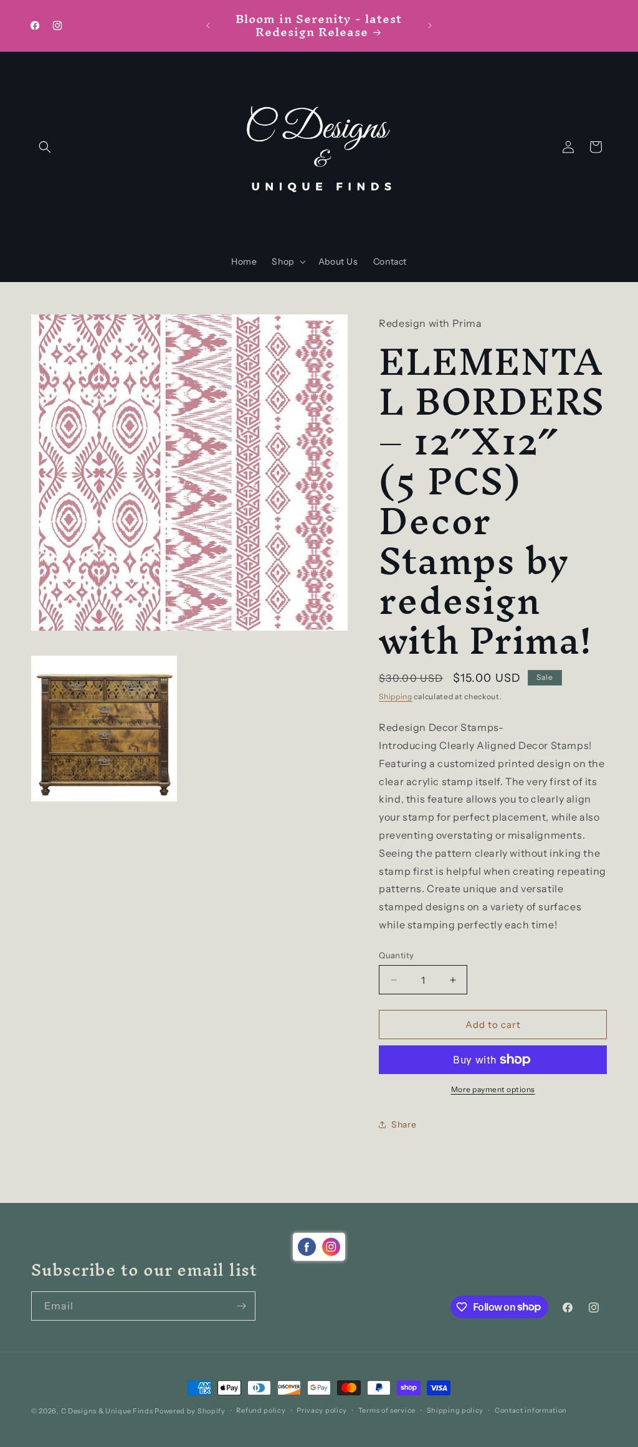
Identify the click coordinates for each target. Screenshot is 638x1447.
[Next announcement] (430, 25)
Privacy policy (322, 1410)
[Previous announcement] (208, 25)
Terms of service (387, 1410)
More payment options (493, 1089)
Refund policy (260, 1410)
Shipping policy (455, 1410)
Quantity (396, 955)
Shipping (395, 696)
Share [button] (403, 1124)
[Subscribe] (241, 1306)
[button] (45, 147)
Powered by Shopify (190, 1411)
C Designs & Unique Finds (107, 1411)
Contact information (531, 1410)
